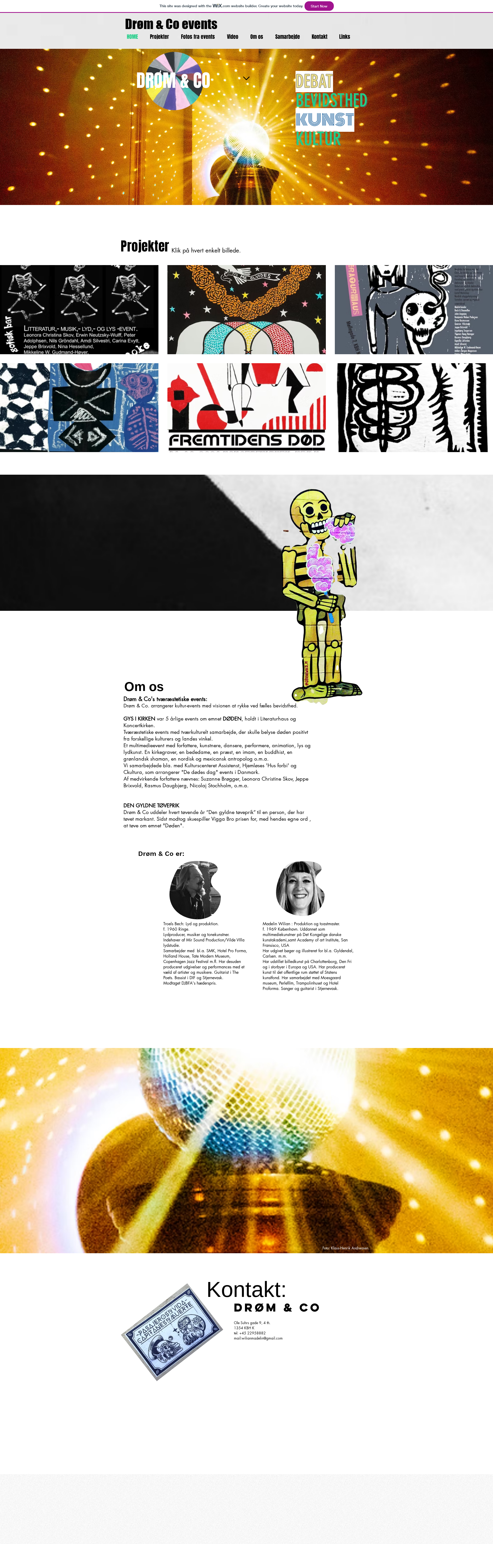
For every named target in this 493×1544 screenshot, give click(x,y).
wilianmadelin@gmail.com (262, 1338)
